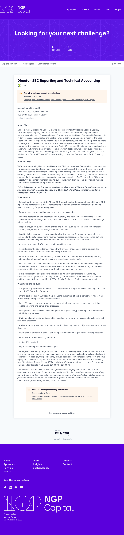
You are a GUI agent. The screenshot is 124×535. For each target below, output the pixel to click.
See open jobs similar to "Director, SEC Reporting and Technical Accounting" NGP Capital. (59, 100)
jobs (28, 64)
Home (7, 460)
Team (107, 9)
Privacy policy (56, 439)
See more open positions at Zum (62, 413)
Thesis (97, 9)
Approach (71, 9)
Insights (118, 9)
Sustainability (41, 467)
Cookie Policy (10, 517)
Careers (67, 460)
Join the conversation (16, 480)
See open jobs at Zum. (33, 96)
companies (10, 64)
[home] (27, 9)
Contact (67, 464)
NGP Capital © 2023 (13, 520)
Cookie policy (68, 439)
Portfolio (85, 9)
